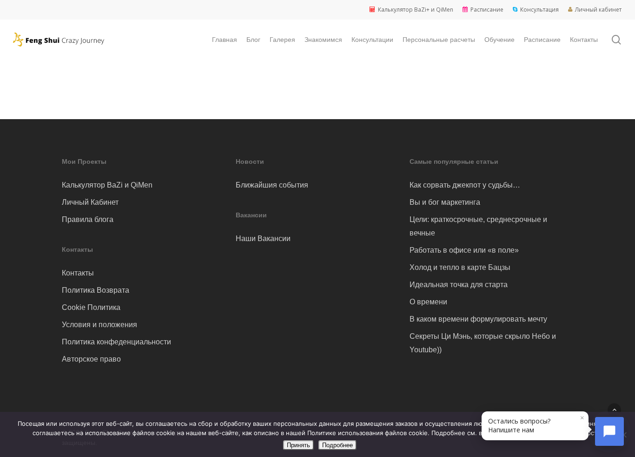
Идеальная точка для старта (459, 285)
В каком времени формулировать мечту (478, 319)
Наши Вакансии (263, 238)
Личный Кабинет (90, 202)
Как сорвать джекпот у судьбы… (465, 185)
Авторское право (91, 359)
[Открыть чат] (609, 431)
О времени (428, 302)
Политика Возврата (95, 290)
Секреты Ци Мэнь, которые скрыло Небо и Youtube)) (483, 343)
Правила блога (87, 219)
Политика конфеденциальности (116, 342)
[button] (614, 410)
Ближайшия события (272, 185)
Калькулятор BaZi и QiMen (107, 185)
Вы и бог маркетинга (445, 202)
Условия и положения (99, 325)
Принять (298, 445)
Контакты (78, 273)
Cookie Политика (91, 307)
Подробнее (337, 445)
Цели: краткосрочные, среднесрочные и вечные (478, 226)
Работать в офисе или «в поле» (464, 250)
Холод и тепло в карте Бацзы (460, 267)
